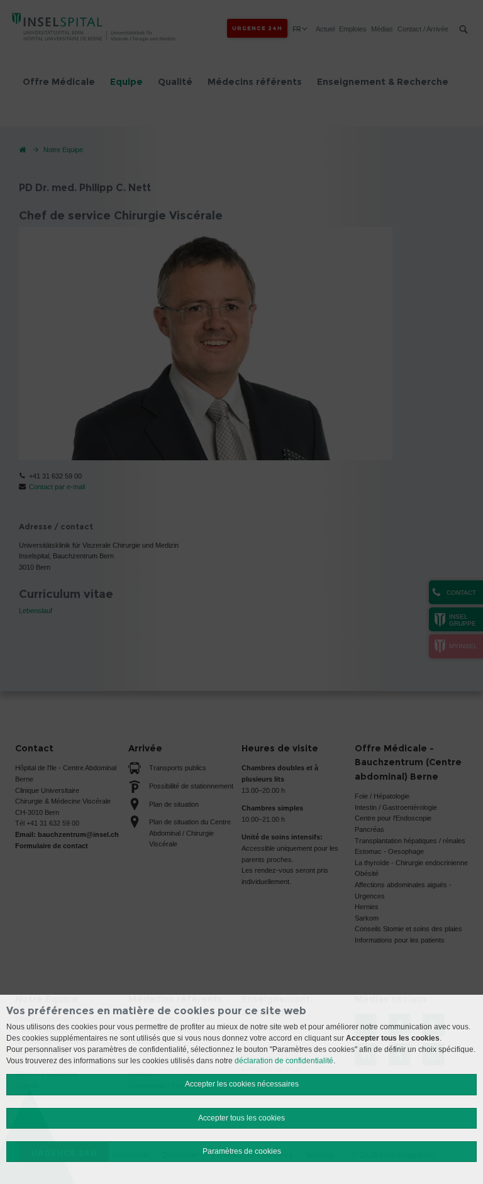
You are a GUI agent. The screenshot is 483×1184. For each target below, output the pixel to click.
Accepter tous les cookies (241, 1118)
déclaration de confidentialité (284, 1060)
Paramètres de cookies (242, 1151)
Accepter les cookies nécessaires (242, 1084)
